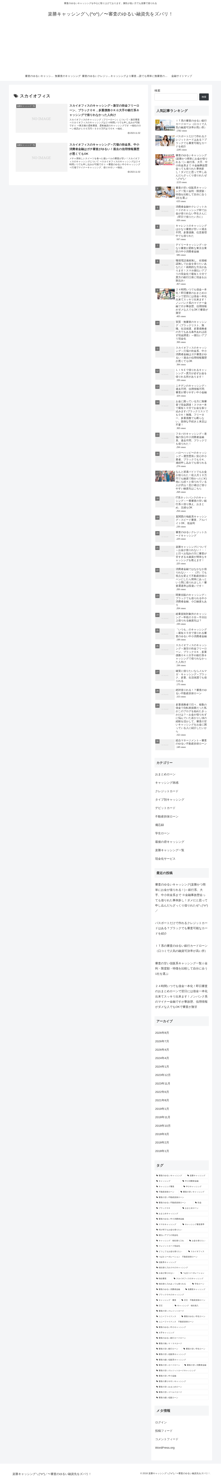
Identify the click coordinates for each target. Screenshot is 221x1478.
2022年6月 (162, 1092)
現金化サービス (165, 858)
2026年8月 (162, 1032)
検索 (157, 90)
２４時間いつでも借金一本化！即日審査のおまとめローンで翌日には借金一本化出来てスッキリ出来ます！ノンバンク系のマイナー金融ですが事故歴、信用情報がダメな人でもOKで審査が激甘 (181, 996)
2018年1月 (162, 1151)
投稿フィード (164, 1430)
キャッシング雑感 (166, 782)
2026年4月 (162, 1049)
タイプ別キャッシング (169, 799)
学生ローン (162, 833)
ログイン (161, 1422)
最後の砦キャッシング (169, 841)
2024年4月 (162, 1058)
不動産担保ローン (166, 816)
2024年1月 (162, 1066)
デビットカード (165, 808)
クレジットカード (166, 791)
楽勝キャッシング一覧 (169, 850)
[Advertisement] (110, 47)
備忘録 (159, 825)
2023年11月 (162, 1083)
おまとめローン (165, 774)
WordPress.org (165, 1447)
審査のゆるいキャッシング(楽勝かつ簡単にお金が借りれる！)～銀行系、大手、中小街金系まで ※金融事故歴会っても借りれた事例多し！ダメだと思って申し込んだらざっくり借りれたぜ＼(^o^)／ (181, 897)
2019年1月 (162, 1108)
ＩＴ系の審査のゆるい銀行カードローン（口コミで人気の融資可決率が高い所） (181, 948)
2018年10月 (163, 1125)
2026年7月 (162, 1041)
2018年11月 (162, 1117)
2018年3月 (162, 1134)
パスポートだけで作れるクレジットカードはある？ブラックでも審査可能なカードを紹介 (181, 928)
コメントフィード (166, 1439)
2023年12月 (163, 1075)
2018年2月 (162, 1142)
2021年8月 (162, 1100)
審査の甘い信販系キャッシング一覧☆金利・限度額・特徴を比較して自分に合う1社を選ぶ (181, 968)
